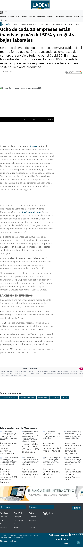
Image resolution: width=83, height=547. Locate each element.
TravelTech (41, 16)
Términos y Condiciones (8, 541)
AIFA (70, 24)
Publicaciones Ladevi (48, 514)
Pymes (33, 146)
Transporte (50, 16)
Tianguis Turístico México (29, 24)
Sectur (16, 24)
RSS (66, 543)
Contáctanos (62, 539)
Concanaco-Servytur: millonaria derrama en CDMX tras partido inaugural (9, 475)
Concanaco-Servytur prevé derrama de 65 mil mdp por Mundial (52, 446)
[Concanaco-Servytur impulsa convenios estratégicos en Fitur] (73, 462)
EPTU (17, 16)
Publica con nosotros (58, 535)
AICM (48, 24)
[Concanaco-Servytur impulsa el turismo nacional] (52, 462)
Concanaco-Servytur (9, 397)
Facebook (32, 517)
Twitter (31, 513)
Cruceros (69, 16)
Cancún (77, 24)
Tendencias (60, 16)
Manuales (24, 16)
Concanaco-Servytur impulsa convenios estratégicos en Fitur (72, 474)
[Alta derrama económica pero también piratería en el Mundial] (31, 462)
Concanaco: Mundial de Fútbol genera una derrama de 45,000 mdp (73, 448)
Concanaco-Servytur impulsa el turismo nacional (51, 472)
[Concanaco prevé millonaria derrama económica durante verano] (9, 436)
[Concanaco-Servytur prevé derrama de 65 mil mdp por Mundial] (52, 436)
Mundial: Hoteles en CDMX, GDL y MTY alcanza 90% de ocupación (30, 447)
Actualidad (55, 397)
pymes (65, 397)
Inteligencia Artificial (59, 24)
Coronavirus (42, 397)
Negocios (32, 16)
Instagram (32, 520)
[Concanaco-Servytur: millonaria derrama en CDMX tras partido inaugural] (9, 462)
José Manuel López (32, 212)
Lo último (11, 16)
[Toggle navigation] (5, 12)
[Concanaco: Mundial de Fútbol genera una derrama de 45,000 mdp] (73, 436)
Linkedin (32, 524)
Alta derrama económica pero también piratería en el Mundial (30, 472)
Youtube (32, 527)
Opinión (76, 16)
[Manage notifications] (78, 542)
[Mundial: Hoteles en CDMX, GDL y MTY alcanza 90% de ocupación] (31, 436)
